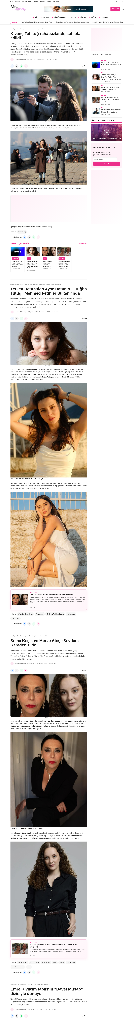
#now (55, 962)
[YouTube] (122, 1)
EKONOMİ (56, 1)
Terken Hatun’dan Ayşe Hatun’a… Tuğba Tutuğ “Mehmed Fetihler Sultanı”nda (32, 265)
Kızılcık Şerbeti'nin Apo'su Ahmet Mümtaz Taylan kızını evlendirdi (64, 264)
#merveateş (46, 962)
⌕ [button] (123, 9)
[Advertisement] (49, 208)
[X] (119, 1)
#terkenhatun (71, 614)
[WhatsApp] (21, 66)
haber (29, 967)
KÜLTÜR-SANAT (26, 1)
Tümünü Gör (82, 243)
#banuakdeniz (22, 962)
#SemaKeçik (71, 962)
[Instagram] (116, 1)
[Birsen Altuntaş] (18, 8)
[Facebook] (12, 66)
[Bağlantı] (26, 66)
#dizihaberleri (34, 962)
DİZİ (11, 1)
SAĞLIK (49, 1)
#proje (62, 962)
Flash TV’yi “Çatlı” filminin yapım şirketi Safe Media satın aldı (17, 264)
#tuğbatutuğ (15, 618)
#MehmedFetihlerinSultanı (55, 614)
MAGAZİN (17, 1)
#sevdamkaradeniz (18, 967)
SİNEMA (42, 1)
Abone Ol (115, 9)
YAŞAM (36, 1)
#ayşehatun (39, 614)
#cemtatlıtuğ (22, 232)
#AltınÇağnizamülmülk (25, 614)
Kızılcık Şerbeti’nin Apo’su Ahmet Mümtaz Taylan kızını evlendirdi (81, 22)
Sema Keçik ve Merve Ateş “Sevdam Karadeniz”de (40, 22)
